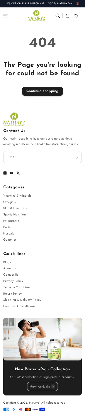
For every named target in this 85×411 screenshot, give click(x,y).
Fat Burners (11, 221)
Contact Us (11, 274)
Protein (8, 227)
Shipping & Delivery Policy (22, 299)
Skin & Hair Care (15, 208)
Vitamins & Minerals (17, 195)
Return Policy (12, 293)
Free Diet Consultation (19, 306)
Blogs (7, 262)
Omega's (9, 202)
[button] (5, 16)
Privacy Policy (13, 281)
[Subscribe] (77, 157)
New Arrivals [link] (40, 386)
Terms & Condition (16, 287)
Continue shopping (42, 90)
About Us (9, 268)
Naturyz (34, 403)
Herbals (8, 233)
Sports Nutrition (14, 214)
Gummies (10, 239)
